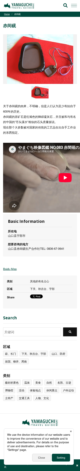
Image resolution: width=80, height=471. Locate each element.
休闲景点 (51, 390)
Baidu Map (10, 269)
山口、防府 (58, 354)
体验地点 (35, 390)
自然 (49, 382)
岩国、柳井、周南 (16, 361)
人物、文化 (42, 398)
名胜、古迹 (64, 382)
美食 (38, 382)
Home (7, 14)
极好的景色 (12, 382)
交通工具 (24, 398)
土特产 (9, 398)
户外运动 (68, 390)
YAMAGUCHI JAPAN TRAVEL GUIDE (19, 6)
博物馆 (9, 390)
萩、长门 (10, 354)
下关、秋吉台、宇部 (34, 354)
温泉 (27, 382)
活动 (21, 390)
